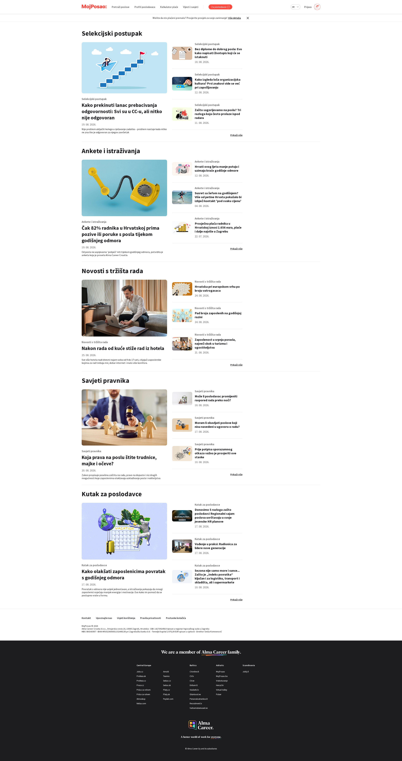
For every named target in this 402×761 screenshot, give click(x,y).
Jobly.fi (246, 671)
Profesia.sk (141, 676)
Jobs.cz (140, 671)
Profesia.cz (141, 680)
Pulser (218, 694)
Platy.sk (166, 694)
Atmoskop (141, 699)
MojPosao (220, 671)
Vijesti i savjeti (190, 6)
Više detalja (234, 17)
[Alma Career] (201, 725)
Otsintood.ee (195, 694)
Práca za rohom (144, 690)
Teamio (166, 676)
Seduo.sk (167, 685)
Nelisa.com (141, 703)
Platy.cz (166, 690)
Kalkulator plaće (169, 6)
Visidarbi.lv (194, 690)
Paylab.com (168, 699)
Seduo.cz (167, 680)
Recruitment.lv (196, 703)
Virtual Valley (221, 690)
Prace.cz (140, 685)
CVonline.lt (194, 671)
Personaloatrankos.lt (199, 699)
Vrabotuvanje (222, 680)
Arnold (166, 671)
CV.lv (192, 676)
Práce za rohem (143, 694)
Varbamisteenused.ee (199, 708)
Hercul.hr (220, 685)
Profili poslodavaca (144, 6)
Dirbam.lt (194, 685)
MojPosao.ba (222, 676)
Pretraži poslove (120, 6)
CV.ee (192, 680)
